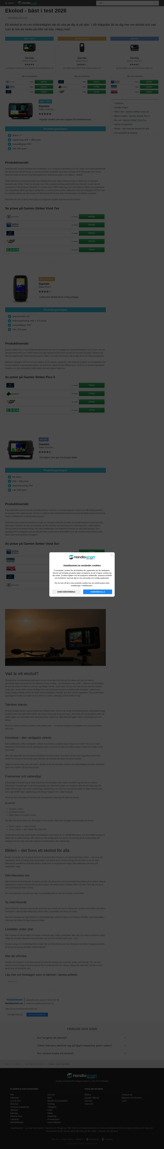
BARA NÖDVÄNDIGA (66, 592)
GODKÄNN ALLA (97, 592)
